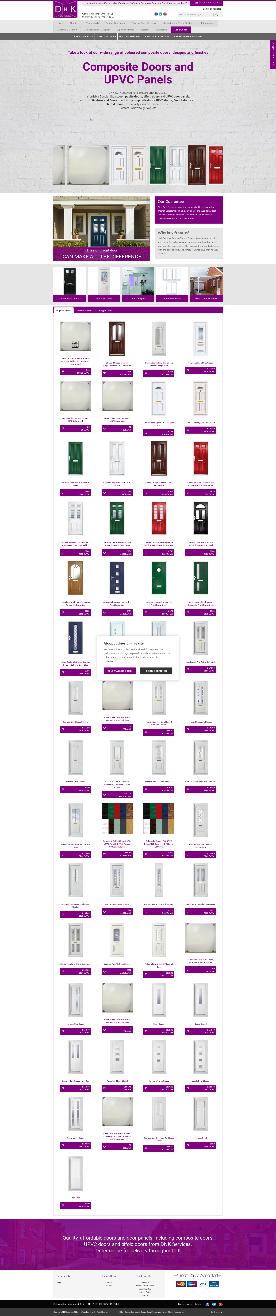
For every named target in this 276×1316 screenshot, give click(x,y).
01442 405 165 (89, 16)
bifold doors (151, 96)
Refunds (109, 1282)
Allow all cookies (119, 670)
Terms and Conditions (145, 1286)
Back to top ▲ (217, 1312)
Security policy (145, 1289)
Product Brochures (115, 23)
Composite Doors (106, 36)
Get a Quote (180, 29)
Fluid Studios (102, 1312)
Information (207, 23)
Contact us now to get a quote (138, 108)
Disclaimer (145, 1282)
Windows (97, 100)
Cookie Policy (145, 1295)
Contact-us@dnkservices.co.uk (97, 13)
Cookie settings (156, 670)
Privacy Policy (145, 1292)
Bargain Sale (105, 310)
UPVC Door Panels (83, 36)
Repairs (145, 29)
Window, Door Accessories (188, 36)
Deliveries (109, 1286)
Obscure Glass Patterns (144, 23)
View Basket (204, 3)
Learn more (109, 661)
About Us (74, 23)
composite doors (130, 96)
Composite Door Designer (97, 29)
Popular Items (64, 310)
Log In (206, 8)
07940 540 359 (106, 16)
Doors (113, 100)
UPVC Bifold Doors (129, 36)
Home (60, 23)
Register (216, 8)
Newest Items (85, 310)
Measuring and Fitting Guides (178, 23)
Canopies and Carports (157, 36)
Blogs (59, 1282)
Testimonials (92, 23)
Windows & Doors (66, 29)
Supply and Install (125, 29)
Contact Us (161, 29)
